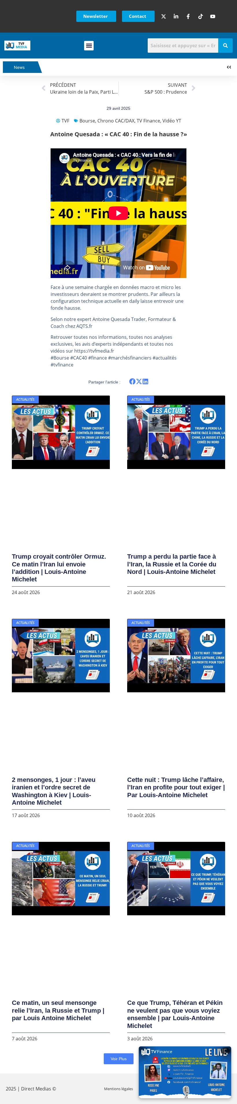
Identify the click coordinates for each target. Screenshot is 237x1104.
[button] (89, 45)
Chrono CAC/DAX (115, 121)
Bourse (87, 121)
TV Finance (148, 121)
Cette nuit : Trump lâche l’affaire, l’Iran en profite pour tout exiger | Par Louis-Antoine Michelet (176, 787)
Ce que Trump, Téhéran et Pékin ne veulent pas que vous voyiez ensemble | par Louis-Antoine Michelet (175, 1014)
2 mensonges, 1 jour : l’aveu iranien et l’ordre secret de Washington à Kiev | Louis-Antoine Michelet (53, 791)
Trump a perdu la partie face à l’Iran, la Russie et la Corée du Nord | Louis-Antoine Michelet (171, 564)
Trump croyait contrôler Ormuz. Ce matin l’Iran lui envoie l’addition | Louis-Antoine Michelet (59, 568)
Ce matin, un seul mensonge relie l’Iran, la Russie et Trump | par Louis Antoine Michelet (58, 1010)
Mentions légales (118, 1088)
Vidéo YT (171, 121)
